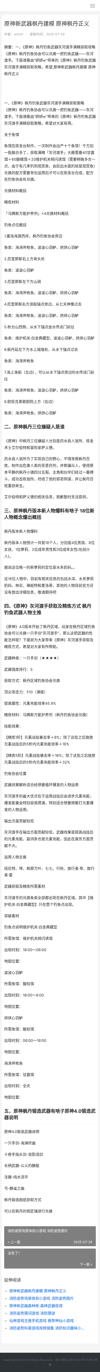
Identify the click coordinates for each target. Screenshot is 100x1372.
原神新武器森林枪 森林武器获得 (36, 1305)
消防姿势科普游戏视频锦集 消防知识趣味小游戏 (48, 1328)
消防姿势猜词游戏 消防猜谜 (32, 1313)
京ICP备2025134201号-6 (71, 1360)
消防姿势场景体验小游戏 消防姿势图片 (41, 1298)
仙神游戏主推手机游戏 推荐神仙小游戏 (41, 1320)
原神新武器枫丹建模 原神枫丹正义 (37, 1291)
